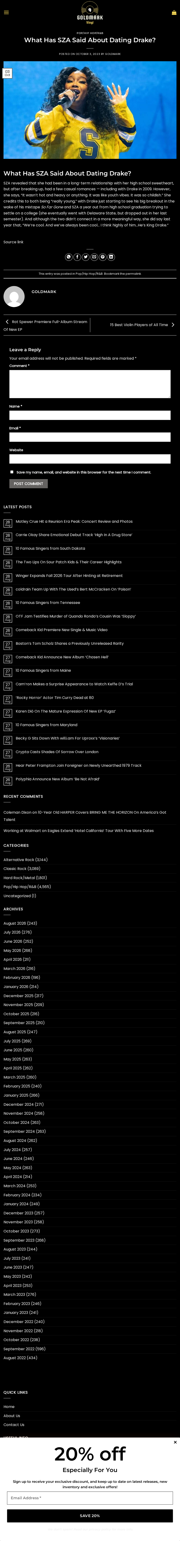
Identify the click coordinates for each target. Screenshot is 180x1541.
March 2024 (15, 1186)
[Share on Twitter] (86, 257)
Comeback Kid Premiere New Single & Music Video (62, 630)
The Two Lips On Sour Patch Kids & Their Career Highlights (69, 562)
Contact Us (14, 1424)
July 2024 (12, 1149)
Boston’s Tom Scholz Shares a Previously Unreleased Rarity (70, 643)
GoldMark (113, 54)
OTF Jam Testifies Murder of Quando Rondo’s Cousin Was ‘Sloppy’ (76, 616)
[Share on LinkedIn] (111, 257)
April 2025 (13, 1068)
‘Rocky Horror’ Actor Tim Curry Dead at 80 (55, 697)
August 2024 (15, 1140)
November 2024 (18, 1113)
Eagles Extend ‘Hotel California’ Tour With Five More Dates (101, 830)
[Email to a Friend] (94, 257)
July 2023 (12, 1258)
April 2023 (13, 1285)
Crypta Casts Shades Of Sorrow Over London (57, 752)
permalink (133, 274)
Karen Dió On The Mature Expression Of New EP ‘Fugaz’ (66, 711)
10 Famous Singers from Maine (43, 670)
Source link (13, 242)
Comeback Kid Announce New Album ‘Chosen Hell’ (62, 657)
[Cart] (174, 12)
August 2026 (15, 923)
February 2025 (17, 1086)
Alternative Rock (19, 859)
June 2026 (13, 941)
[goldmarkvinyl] (90, 12)
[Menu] (6, 12)
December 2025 (19, 996)
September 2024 (19, 1131)
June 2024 (13, 1158)
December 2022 (18, 1321)
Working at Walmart (22, 830)
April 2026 (13, 959)
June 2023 (13, 1267)
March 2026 (14, 968)
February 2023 (17, 1303)
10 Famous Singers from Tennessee (48, 602)
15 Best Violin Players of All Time (139, 325)
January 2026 (16, 986)
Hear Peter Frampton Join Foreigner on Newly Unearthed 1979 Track (79, 765)
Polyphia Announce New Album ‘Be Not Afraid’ (58, 779)
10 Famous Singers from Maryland (46, 725)
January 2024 (16, 1204)
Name (15, 406)
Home (9, 1406)
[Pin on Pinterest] (103, 257)
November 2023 (18, 1222)
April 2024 (13, 1176)
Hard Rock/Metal (19, 878)
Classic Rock (15, 868)
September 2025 (19, 1023)
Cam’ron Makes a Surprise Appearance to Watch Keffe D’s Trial (74, 684)
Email (15, 428)
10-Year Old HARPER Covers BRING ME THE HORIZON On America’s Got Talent (85, 816)
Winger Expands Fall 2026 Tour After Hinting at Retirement (69, 575)
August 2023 (15, 1249)
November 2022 (18, 1331)
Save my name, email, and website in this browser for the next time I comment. (84, 472)
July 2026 (12, 932)
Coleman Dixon (17, 812)
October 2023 (16, 1231)
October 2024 (17, 1122)
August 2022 (15, 1358)
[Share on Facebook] (77, 257)
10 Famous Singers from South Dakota (50, 548)
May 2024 (12, 1168)
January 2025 (16, 1095)
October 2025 (16, 1014)
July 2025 (12, 1041)
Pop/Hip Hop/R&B (90, 33)
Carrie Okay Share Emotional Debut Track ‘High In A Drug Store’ (74, 535)
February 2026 (17, 977)
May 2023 (12, 1276)
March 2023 (14, 1294)
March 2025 (14, 1077)
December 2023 (18, 1213)
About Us (12, 1416)
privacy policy (100, 1529)
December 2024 (19, 1104)
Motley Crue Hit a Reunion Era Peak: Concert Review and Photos (74, 521)
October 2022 (16, 1340)
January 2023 (16, 1312)
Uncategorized (17, 896)
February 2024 (17, 1195)
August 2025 (15, 1032)
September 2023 (19, 1240)
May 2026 (12, 950)
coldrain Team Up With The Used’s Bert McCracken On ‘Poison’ (73, 589)
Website (16, 450)
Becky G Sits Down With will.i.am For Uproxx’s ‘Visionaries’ (68, 738)
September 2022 (19, 1349)
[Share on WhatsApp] (69, 257)
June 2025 (13, 1050)
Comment (19, 365)
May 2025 (12, 1059)
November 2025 (18, 1004)
